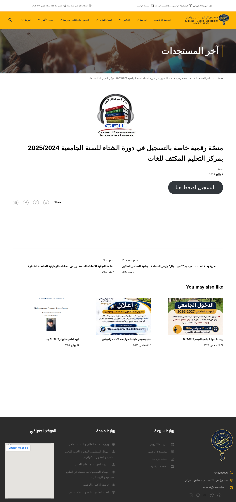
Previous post (130, 260)
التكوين (126, 20)
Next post (108, 260)
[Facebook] (26, 202)
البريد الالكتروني (200, 5)
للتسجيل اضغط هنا (196, 187)
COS (34, 5)
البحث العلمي (105, 20)
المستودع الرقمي (180, 5)
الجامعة (143, 20)
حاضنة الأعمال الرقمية (96, 484)
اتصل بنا (58, 5)
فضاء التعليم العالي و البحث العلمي (88, 492)
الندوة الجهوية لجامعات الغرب (92, 464)
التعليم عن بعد (161, 5)
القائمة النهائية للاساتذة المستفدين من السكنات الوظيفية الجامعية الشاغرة (71, 266)
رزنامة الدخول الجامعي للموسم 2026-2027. (202, 339)
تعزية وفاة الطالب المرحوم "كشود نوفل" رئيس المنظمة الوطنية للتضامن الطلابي (169, 266)
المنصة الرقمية (143, 5)
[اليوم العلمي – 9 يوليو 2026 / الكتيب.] (51, 316)
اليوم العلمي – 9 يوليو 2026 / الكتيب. (62, 339)
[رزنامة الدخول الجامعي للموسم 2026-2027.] (195, 316)
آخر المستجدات (202, 78)
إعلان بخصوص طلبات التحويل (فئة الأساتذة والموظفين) (126, 339)
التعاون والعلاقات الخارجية (76, 20)
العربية (28, 20)
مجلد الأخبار (47, 20)
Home (220, 78)
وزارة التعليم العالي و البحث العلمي (88, 444)
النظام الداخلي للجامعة (77, 5)
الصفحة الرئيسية (162, 20)
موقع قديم (45, 5)
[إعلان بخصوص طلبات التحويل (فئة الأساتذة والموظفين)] (123, 316)
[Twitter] (46, 202)
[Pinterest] (36, 202)
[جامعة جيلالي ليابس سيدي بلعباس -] (207, 20)
